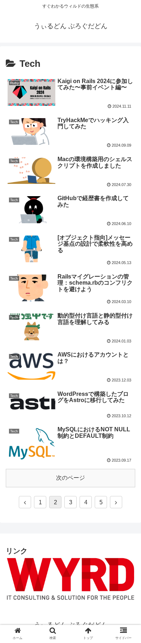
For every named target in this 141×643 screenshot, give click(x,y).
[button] (127, 595)
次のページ (70, 478)
